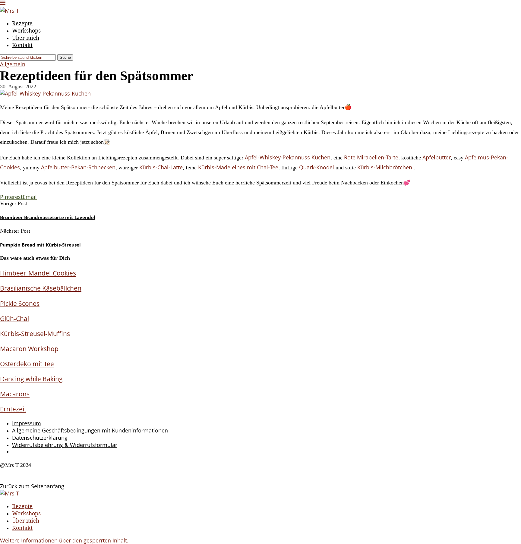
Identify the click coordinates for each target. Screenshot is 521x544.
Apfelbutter (436, 157)
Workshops (26, 30)
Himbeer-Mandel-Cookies (38, 273)
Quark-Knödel (316, 167)
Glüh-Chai (14, 318)
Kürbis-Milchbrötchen (384, 167)
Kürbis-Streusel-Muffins (35, 333)
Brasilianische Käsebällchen (40, 288)
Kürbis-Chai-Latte (161, 167)
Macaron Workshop (29, 348)
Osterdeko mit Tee (27, 363)
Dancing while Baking (31, 378)
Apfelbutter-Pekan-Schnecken (78, 167)
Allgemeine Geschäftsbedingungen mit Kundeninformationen (90, 430)
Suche (65, 57)
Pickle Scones (19, 303)
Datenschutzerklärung (40, 437)
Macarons (15, 393)
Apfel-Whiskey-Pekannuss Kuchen (287, 157)
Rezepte (22, 23)
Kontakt (22, 45)
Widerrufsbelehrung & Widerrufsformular (64, 444)
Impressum (26, 423)
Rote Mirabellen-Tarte (371, 157)
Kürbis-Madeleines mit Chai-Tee (238, 167)
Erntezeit (13, 408)
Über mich (25, 37)
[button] (64, 540)
